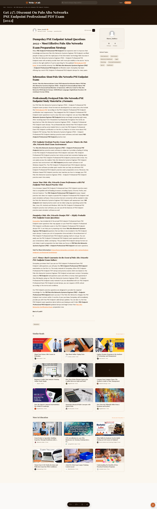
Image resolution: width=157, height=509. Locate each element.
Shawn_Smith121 (42, 29)
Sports (102, 65)
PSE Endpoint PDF (41, 110)
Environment (114, 56)
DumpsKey (36, 221)
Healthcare (110, 65)
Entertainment (104, 56)
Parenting (103, 62)
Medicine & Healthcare (106, 59)
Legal (116, 59)
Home (4, 7)
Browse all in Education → (118, 417)
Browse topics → (120, 334)
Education (9, 7)
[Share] (87, 504)
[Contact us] (153, 505)
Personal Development (114, 62)
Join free (128, 2)
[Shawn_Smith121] (35, 30)
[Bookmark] (82, 504)
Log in (120, 2)
